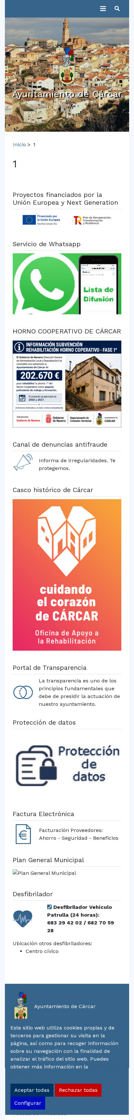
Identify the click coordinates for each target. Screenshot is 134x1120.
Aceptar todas (31, 1090)
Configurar (27, 1103)
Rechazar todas (78, 1090)
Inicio (19, 144)
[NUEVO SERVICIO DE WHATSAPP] (67, 285)
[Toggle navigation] (103, 9)
